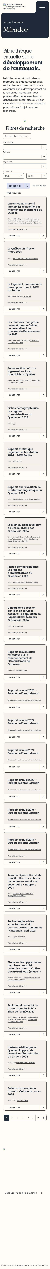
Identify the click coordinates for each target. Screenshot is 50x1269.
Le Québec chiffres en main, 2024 (21, 250)
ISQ (14, 423)
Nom (6, 1183)
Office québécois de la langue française (26, 499)
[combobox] (22, 147)
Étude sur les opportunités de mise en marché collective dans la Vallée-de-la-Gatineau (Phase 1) (24, 967)
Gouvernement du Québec (25, 1063)
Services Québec (22, 1101)
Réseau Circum (21, 670)
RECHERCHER (15, 186)
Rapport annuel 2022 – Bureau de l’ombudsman (23, 721)
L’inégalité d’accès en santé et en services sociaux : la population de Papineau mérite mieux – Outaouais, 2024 (24, 614)
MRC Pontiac (17, 461)
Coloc (46, 1265)
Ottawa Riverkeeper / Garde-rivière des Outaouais (23, 540)
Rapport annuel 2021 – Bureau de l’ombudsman (23, 751)
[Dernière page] (43, 1118)
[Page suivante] (38, 1118)
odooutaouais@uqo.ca (14, 1222)
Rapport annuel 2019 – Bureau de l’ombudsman (23, 811)
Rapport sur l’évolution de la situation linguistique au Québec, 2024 (25, 490)
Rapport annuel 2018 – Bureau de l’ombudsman (23, 841)
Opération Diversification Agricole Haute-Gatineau (24, 979)
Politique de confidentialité (16, 1247)
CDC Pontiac (27, 296)
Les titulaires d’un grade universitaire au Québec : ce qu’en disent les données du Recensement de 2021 (24, 328)
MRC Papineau (18, 626)
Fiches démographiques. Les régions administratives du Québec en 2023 (23, 571)
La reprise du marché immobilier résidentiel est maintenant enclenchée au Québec (25, 208)
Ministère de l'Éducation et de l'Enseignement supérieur (20, 895)
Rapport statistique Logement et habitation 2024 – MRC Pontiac (23, 452)
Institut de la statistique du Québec (25, 259)
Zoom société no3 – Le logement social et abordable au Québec (22, 371)
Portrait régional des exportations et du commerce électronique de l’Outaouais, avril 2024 (25, 926)
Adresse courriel (10, 1177)
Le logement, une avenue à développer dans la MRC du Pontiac (25, 287)
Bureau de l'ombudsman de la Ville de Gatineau (24, 700)
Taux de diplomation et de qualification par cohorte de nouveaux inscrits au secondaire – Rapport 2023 (24, 881)
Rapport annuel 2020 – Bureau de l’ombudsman (23, 781)
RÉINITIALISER (39, 186)
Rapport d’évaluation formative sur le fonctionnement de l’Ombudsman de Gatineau (21, 658)
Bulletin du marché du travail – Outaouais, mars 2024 (24, 1091)
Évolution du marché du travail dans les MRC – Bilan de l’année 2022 (23, 1008)
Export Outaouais (19, 937)
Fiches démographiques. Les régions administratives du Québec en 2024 (23, 412)
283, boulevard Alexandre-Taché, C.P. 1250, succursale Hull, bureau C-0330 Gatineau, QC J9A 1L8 (23, 1210)
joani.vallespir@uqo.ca (14, 1242)
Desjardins (38, 223)
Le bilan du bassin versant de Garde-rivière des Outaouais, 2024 (24, 528)
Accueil (8, 22)
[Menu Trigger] (42, 7)
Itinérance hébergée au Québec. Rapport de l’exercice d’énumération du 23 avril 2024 (23, 1052)
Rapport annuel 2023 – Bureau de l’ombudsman (23, 692)
